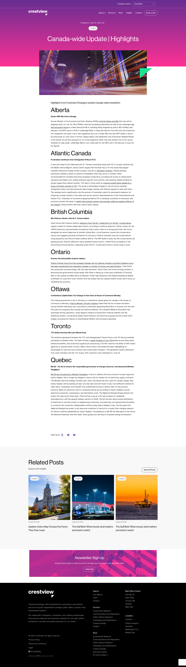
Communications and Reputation (106, 614)
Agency (102, 13)
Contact (139, 13)
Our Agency (98, 595)
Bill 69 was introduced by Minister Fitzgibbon (69, 374)
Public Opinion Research (103, 617)
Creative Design (99, 623)
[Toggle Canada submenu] (132, 619)
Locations (129, 616)
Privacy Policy (34, 640)
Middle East (130, 633)
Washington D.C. (132, 629)
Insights (129, 13)
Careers (96, 601)
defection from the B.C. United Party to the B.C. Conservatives (105, 223)
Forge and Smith (47, 656)
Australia (128, 626)
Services (111, 13)
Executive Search (100, 652)
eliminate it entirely (104, 171)
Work (121, 13)
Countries (138, 4)
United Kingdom (132, 623)
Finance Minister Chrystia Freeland (84, 303)
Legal (30, 648)
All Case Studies (100, 655)
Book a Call (150, 13)
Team (95, 598)
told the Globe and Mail (109, 121)
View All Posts (149, 470)
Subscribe (89, 569)
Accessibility (35, 652)
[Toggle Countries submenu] (153, 4)
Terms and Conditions (37, 644)
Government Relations (102, 611)
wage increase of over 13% (102, 340)
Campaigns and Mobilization (104, 620)
